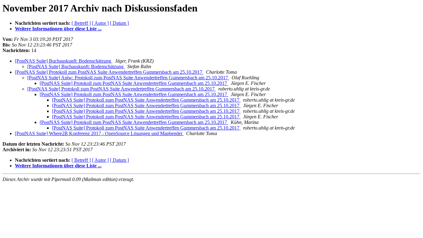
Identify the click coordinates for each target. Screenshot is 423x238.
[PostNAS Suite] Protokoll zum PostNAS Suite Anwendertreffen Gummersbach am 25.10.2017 (109, 72)
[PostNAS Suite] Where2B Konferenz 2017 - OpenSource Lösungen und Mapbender (99, 133)
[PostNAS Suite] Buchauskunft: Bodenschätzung (63, 61)
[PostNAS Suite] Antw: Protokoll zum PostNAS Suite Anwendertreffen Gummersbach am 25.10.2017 (128, 77)
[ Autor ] (100, 23)
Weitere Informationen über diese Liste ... (58, 28)
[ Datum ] (119, 23)
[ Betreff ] (81, 23)
